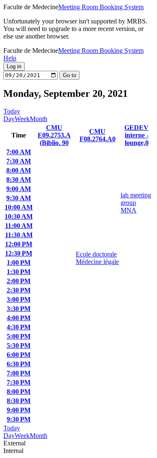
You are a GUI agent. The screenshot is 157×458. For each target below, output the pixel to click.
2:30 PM (19, 290)
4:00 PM (19, 317)
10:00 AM (19, 207)
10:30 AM (19, 216)
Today (11, 111)
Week (22, 118)
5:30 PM (19, 345)
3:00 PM (19, 299)
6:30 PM (19, 363)
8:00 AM (18, 170)
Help (9, 58)
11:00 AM (19, 225)
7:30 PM (19, 382)
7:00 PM (19, 373)
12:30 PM (18, 253)
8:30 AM (18, 179)
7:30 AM (18, 161)
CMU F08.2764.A (98, 135)
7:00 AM (18, 151)
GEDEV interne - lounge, (136, 135)
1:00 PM (19, 262)
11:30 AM (19, 234)
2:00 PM (19, 281)
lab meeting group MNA (136, 202)
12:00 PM (18, 244)
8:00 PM (19, 391)
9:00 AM (18, 188)
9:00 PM (19, 410)
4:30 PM (19, 327)
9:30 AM (18, 198)
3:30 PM (19, 308)
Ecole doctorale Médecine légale (97, 258)
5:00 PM (19, 336)
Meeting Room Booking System (101, 6)
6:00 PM (19, 354)
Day (9, 118)
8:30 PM (19, 400)
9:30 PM (19, 419)
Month (38, 118)
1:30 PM (19, 271)
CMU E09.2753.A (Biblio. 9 (54, 135)
